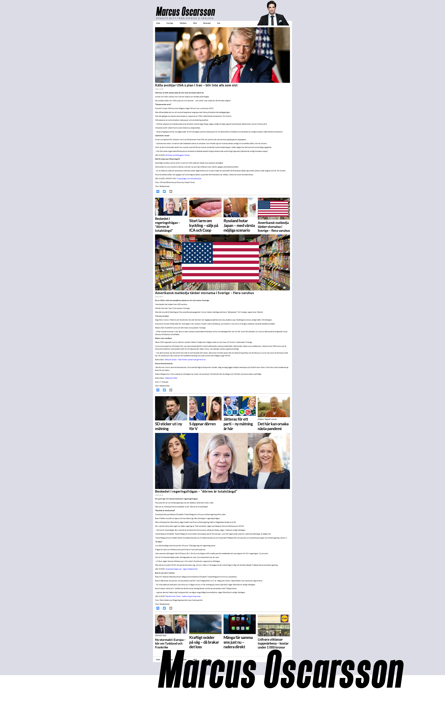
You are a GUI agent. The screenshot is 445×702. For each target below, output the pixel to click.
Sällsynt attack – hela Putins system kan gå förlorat (185, 359)
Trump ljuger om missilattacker (188, 178)
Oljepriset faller (171, 378)
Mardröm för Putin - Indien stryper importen (183, 596)
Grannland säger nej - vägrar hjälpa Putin (181, 569)
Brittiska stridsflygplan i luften (177, 155)
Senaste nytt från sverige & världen (185, 18)
